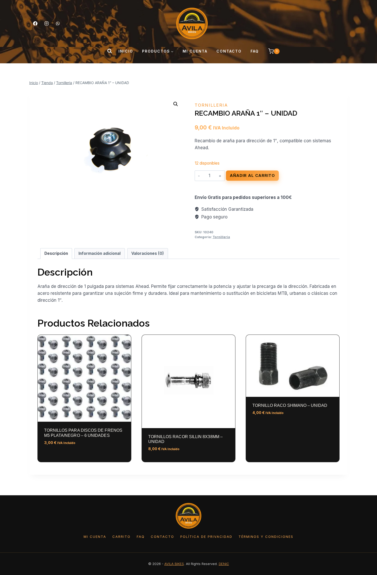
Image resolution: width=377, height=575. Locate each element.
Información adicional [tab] (99, 253)
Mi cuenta (195, 51)
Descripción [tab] (56, 253)
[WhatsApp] (57, 23)
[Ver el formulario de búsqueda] (109, 51)
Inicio (125, 51)
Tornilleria (211, 105)
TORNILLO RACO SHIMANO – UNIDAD (289, 405)
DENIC (224, 564)
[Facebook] (35, 23)
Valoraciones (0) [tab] (147, 253)
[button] (175, 104)
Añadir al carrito (252, 175)
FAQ (255, 51)
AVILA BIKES (174, 564)
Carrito (121, 536)
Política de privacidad (206, 536)
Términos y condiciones (266, 536)
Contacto (229, 51)
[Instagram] (46, 23)
